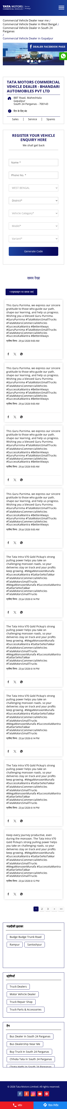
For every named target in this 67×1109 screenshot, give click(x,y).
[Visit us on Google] (27, 1094)
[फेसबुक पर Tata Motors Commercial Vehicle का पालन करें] (20, 1094)
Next (54, 909)
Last (61, 909)
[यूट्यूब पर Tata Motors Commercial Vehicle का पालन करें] (40, 1094)
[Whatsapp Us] (63, 56)
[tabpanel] (33, 54)
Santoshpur (34, 944)
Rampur (15, 944)
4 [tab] (39, 61)
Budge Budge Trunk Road (26, 937)
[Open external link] (47, 50)
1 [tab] (28, 61)
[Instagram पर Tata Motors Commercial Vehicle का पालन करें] (33, 1094)
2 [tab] (32, 61)
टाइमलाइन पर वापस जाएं (21, 292)
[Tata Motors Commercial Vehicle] (17, 7)
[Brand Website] (47, 1094)
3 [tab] (35, 61)
